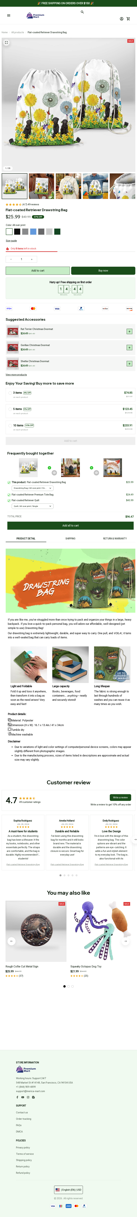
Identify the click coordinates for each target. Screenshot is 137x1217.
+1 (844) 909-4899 (26, 1087)
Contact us (22, 1112)
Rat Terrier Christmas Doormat (37, 329)
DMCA (19, 1131)
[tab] (60, 875)
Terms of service (25, 1154)
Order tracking (23, 1119)
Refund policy (23, 1173)
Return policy (23, 1166)
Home (5, 32)
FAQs (19, 1125)
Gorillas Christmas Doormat (35, 345)
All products (17, 32)
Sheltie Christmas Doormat (35, 361)
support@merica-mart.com (30, 1091)
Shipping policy (24, 1160)
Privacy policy (23, 1147)
